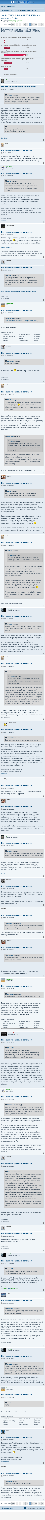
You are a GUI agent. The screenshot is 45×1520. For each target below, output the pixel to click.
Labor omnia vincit (6, 247)
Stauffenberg (11, 400)
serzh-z (9, 672)
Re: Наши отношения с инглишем (18, 87)
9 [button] (32, 24)
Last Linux (4, 138)
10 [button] (36, 24)
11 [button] (39, 24)
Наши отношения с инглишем (20, 16)
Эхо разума (5, 1461)
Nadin (9, 181)
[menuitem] (3, 6)
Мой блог (4, 773)
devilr (9, 1288)
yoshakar (10, 955)
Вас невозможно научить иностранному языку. (19, 291)
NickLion (3, 220)
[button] (13, 24)
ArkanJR (10, 318)
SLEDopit (10, 436)
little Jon (10, 1172)
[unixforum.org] (22, 2)
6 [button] (24, 24)
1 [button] (19, 24)
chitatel (9, 95)
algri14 (9, 1364)
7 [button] (27, 24)
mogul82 (10, 923)
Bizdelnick (10, 361)
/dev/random (11, 1105)
